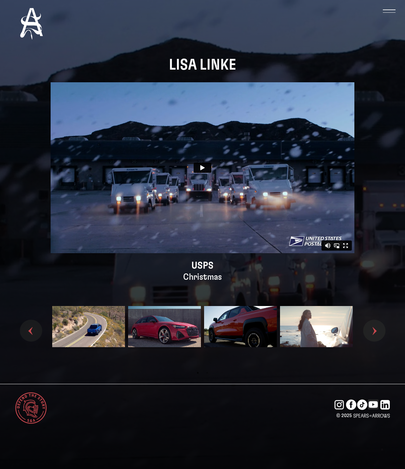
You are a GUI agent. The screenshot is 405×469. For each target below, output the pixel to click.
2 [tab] (207, 373)
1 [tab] (198, 373)
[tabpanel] (89, 337)
